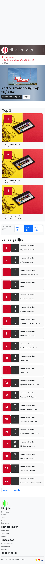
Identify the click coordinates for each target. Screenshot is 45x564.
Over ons (5, 531)
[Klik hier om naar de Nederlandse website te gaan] (42, 560)
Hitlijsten (10, 57)
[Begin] (2, 57)
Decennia (5, 512)
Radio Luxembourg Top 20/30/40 (19, 60)
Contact (4, 536)
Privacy (22, 559)
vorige (6, 490)
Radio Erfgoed (13, 559)
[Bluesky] (6, 553)
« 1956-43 (19, 228)
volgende (15, 490)
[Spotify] (12, 553)
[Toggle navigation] (40, 50)
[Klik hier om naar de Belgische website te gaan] (37, 560)
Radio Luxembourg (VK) (11, 97)
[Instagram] (9, 553)
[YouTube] (15, 553)
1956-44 (28, 228)
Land (3, 520)
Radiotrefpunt (7, 544)
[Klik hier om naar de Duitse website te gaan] (39, 560)
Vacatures (5, 533)
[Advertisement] (22, 22)
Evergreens (5, 523)
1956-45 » (36, 228)
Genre (3, 515)
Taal (3, 517)
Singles (26, 97)
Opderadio (5, 549)
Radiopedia (5, 546)
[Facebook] (2, 553)
